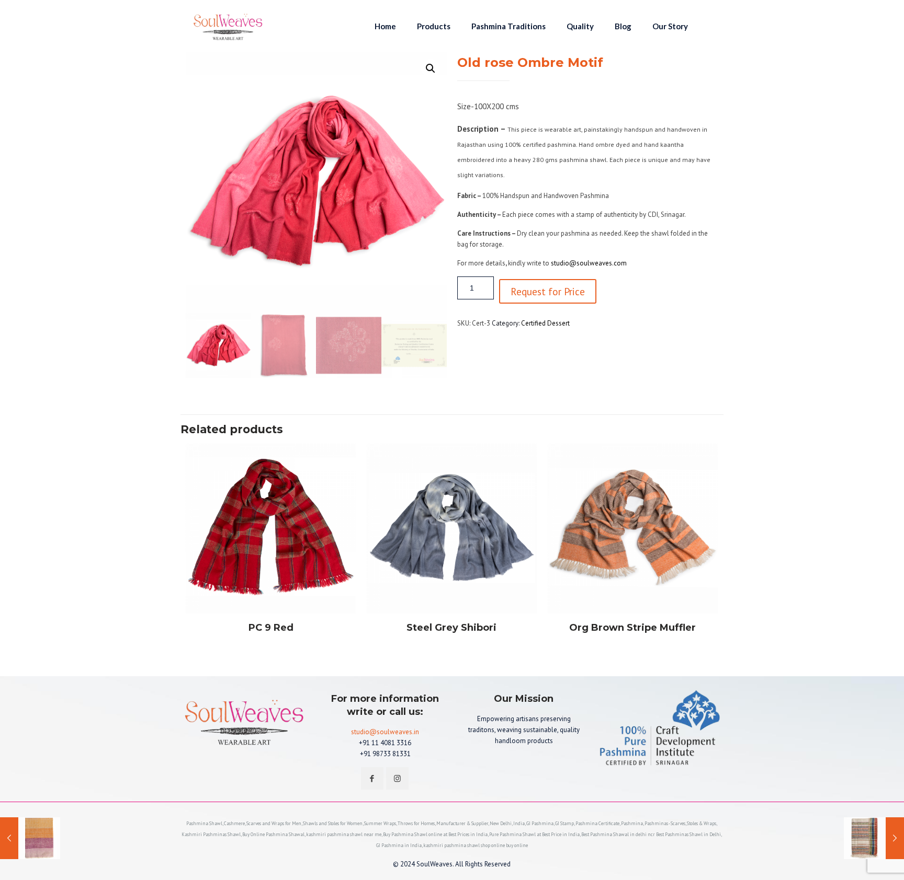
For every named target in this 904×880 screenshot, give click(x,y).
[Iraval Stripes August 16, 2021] (874, 838)
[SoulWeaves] (228, 26)
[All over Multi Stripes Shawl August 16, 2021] (30, 838)
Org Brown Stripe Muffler (632, 627)
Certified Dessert (545, 323)
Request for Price (548, 291)
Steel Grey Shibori (451, 627)
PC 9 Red (270, 627)
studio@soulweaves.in (385, 731)
